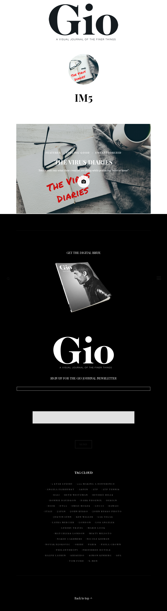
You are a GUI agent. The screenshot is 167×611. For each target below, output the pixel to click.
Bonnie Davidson (62, 500)
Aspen (83, 489)
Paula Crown (111, 544)
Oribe (79, 544)
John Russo (79, 511)
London (85, 522)
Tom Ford (76, 560)
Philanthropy (67, 549)
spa (119, 555)
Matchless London (70, 533)
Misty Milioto (100, 533)
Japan (61, 511)
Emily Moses (81, 505)
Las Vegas (105, 516)
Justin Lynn (63, 516)
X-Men (93, 560)
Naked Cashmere (69, 538)
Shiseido (77, 555)
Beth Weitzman (76, 494)
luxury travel (72, 527)
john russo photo (107, 511)
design (111, 500)
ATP (95, 489)
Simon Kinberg (100, 555)
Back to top (82, 598)
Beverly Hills (102, 494)
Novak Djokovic (57, 544)
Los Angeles (105, 522)
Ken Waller (84, 516)
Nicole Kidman (98, 538)
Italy (49, 511)
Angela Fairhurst (61, 489)
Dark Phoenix (91, 500)
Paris (92, 544)
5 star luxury (62, 483)
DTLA (63, 505)
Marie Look (96, 527)
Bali (56, 494)
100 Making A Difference (96, 483)
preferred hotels (97, 549)
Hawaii (114, 505)
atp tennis (111, 489)
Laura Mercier (63, 522)
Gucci (99, 505)
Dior (51, 505)
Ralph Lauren (55, 555)
